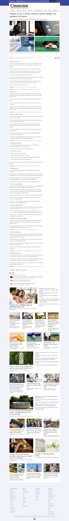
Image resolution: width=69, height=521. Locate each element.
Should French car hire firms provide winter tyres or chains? (27, 89)
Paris (23, 496)
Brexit (49, 507)
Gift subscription (12, 492)
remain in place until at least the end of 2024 (29, 208)
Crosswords (37, 490)
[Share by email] (58, 58)
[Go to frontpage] (19, 6)
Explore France (37, 492)
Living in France (50, 503)
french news (12, 270)
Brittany (24, 499)
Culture (36, 499)
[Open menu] (56, 10)
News (24, 488)
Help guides (12, 494)
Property (49, 10)
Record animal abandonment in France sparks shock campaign (27, 165)
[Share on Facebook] (55, 58)
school (24, 270)
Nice (23, 503)
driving (17, 270)
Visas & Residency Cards (38, 10)
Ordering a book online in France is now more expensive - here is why (29, 266)
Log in (59, 1)
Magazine (37, 488)
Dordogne (24, 501)
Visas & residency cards (51, 496)
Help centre (12, 505)
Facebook (34, 519)
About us (11, 501)
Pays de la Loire (25, 505)
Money (45, 10)
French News (12, 10)
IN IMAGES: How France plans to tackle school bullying (26, 229)
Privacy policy (34, 516)
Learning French (50, 505)
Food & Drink (37, 494)
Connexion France (13, 488)
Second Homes (50, 494)
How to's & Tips (50, 497)
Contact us (11, 503)
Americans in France (51, 513)
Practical (23, 10)
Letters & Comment (26, 492)
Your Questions (30, 10)
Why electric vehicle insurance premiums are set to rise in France (28, 140)
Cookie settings (48, 516)
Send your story (12, 509)
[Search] (47, 1)
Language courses (13, 496)
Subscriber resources (13, 497)
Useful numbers (12, 511)
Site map (53, 516)
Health (49, 501)
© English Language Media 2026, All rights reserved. (23, 516)
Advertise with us (12, 507)
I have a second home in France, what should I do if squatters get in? (28, 112)
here (32, 74)
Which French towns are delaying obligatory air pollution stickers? (28, 250)
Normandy (24, 497)
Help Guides (19, 10)
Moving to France (51, 511)
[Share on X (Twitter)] (57, 58)
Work (49, 509)
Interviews (37, 496)
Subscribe (53, 1)
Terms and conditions (40, 516)
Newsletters (12, 499)
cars (21, 270)
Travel (24, 494)
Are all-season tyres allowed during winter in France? (25, 87)
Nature (36, 497)
